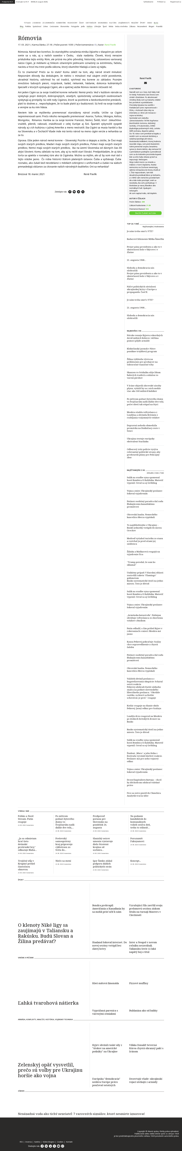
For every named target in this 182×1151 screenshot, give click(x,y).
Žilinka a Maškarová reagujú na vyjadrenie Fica (143, 553)
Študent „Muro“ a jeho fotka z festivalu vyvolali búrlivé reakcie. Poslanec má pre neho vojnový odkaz (144, 757)
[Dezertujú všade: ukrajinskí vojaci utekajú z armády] (146, 1066)
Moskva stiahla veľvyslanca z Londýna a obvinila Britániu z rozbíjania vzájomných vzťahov (143, 415)
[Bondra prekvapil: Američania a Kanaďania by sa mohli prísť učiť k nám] (109, 892)
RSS (21, 1142)
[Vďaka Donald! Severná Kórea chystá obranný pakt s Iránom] (146, 1032)
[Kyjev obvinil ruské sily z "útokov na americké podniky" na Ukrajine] (109, 1032)
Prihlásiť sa (161, 2)
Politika (28, 26)
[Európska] (109, 1082)
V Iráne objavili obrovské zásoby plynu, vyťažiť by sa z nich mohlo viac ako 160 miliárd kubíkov (144, 388)
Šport (142, 23)
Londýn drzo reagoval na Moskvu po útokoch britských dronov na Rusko (144, 719)
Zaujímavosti (124, 23)
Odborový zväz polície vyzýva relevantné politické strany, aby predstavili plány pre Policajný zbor (143, 453)
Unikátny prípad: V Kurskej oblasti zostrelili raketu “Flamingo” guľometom (145, 575)
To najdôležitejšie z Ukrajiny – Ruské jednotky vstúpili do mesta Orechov (144, 528)
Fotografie (75, 26)
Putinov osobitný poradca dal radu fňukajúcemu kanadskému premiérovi (145, 504)
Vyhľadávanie (148, 2)
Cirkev (45, 26)
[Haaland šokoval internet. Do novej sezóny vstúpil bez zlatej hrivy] (109, 929)
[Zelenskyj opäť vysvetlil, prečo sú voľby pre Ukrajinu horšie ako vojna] (52, 1041)
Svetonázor (91, 23)
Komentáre (61, 23)
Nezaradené (142, 26)
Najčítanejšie (148, 226)
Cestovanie (54, 26)
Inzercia (28, 1142)
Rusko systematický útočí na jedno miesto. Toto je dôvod (145, 582)
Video (149, 23)
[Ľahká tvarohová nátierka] (52, 979)
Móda (111, 26)
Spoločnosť (37, 26)
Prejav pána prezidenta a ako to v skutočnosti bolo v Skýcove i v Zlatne (144, 249)
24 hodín (150, 473)
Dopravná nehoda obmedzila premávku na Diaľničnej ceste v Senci (143, 428)
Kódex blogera (48, 1142)
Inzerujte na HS (22, 2)
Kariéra (37, 1142)
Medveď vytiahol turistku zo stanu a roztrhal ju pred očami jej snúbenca (145, 541)
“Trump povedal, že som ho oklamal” (141, 563)
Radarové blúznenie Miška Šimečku (145, 239)
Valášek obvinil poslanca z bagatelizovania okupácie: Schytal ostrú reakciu (145, 681)
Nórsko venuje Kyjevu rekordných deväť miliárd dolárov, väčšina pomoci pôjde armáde (145, 338)
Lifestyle (97, 26)
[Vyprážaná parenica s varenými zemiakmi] (109, 998)
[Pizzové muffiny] (146, 970)
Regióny (134, 23)
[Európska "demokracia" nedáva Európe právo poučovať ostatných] (109, 1066)
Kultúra (112, 23)
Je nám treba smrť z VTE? (140, 231)
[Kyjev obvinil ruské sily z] (109, 1048)
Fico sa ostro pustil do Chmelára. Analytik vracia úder (144, 794)
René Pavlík (110, 44)
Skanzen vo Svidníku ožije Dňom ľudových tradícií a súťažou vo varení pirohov (144, 375)
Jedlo (83, 26)
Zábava (132, 26)
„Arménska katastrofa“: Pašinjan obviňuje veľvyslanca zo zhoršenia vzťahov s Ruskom (145, 618)
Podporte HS (7, 2)
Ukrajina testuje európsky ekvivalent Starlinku (141, 440)
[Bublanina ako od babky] (146, 998)
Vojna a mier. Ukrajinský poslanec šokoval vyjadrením (144, 492)
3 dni (157, 473)
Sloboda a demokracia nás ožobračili (140, 269)
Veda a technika (121, 26)
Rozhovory (72, 23)
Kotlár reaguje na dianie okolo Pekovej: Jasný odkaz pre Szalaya (144, 707)
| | (39, 2)
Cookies (60, 1142)
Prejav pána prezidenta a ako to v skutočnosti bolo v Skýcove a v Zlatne (144, 276)
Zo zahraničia (48, 23)
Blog (156, 23)
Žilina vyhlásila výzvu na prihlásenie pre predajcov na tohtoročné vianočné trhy (142, 362)
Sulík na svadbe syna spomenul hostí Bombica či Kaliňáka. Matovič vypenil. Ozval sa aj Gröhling (145, 480)
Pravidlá (159, 26)
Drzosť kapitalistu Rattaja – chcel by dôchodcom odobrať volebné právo (144, 782)
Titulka (27, 23)
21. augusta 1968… (136, 260)
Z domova (36, 23)
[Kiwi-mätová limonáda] (109, 970)
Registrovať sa (175, 2)
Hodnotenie (159, 226)
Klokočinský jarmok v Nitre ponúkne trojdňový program (142, 350)
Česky (81, 23)
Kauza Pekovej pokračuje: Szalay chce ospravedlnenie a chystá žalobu (144, 644)
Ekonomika (102, 23)
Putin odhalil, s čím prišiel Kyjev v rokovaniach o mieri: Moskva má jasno (144, 631)
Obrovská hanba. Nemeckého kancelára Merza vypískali (142, 516)
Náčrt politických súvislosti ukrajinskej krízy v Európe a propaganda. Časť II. (142, 289)
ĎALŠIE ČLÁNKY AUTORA (145, 213)
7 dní (162, 473)
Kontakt (69, 1142)
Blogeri (151, 26)
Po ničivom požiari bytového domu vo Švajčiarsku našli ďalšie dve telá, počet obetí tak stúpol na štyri (145, 402)
